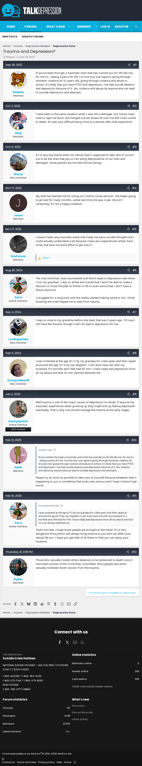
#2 (134, 106)
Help (59, 762)
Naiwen (10, 57)
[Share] (129, 64)
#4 (134, 188)
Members (84, 27)
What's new (55, 27)
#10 (133, 440)
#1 (134, 65)
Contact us (8, 762)
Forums (31, 27)
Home (11, 27)
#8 (134, 353)
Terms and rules (26, 762)
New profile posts (82, 712)
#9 (134, 394)
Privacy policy (46, 762)
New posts (9, 36)
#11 (134, 496)
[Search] (136, 26)
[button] (69, 26)
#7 (134, 312)
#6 (134, 270)
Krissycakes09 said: (48, 505)
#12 (134, 552)
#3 (134, 147)
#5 (134, 229)
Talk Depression (12, 654)
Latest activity (80, 719)
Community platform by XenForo (37, 753)
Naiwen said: (45, 450)
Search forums (32, 36)
